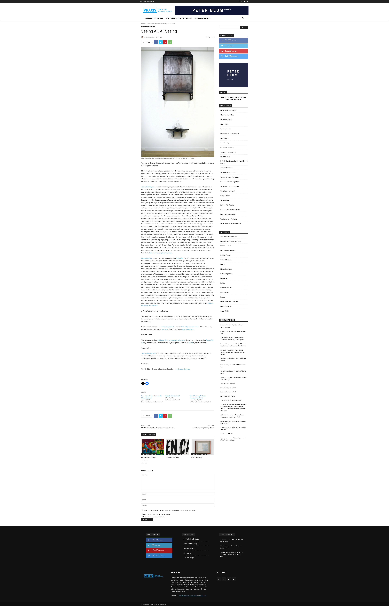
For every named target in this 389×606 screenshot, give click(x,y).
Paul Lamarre (224, 438)
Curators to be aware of (228, 250)
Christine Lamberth (226, 358)
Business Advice (225, 246)
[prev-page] (142, 462)
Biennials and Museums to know (230, 241)
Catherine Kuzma (225, 415)
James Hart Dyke (147, 187)
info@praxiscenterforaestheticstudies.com (193, 596)
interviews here (187, 329)
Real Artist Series (225, 306)
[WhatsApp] (170, 42)
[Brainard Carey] (142, 37)
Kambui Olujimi (146, 258)
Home (143, 24)
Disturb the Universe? (172, 396)
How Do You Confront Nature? (230, 210)
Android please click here (190, 327)
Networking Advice (226, 274)
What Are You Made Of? (228, 152)
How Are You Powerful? (228, 214)
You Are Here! (224, 200)
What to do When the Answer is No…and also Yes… (158, 428)
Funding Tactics (225, 255)
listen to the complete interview (160, 253)
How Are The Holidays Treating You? (232, 340)
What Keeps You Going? (228, 172)
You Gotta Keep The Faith (228, 219)
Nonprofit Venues (226, 288)
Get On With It (224, 138)
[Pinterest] (165, 42)
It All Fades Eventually (227, 147)
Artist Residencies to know (228, 236)
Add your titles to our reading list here (171, 340)
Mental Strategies (226, 269)
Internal (232, 383)
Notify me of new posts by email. (153, 517)
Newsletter (223, 278)
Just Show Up (224, 143)
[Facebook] (239, 1)
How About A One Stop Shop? (229, 182)
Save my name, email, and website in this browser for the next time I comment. (170, 510)
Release (230, 434)
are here (165, 329)
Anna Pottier (224, 421)
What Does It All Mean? (227, 191)
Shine (191, 343)
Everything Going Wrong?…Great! (203, 428)
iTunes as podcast (167, 327)
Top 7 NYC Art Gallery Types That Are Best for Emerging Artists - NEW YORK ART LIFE (233, 406)
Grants (222, 264)
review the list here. (183, 369)
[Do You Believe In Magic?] (152, 447)
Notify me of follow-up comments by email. (157, 514)
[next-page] (146, 462)
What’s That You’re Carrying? (229, 186)
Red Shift (179, 258)
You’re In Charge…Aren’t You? (229, 177)
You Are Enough (225, 129)
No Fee (222, 283)
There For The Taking (172, 457)
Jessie (222, 377)
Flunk (234, 388)
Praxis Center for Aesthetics (154, 24)
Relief (222, 434)
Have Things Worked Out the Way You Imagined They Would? (232, 352)
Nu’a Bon (223, 383)
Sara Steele (223, 396)
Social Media (224, 311)
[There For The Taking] (177, 447)
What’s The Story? (196, 457)
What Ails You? (225, 157)
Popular (222, 297)
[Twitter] (244, 1)
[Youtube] (247, 1)
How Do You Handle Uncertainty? (231, 337)
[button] (242, 18)
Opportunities (224, 292)
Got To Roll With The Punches (229, 133)
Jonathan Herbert (225, 350)
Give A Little (224, 124)
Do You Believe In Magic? (149, 457)
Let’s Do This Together (227, 205)
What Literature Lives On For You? (231, 224)
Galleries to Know (225, 260)
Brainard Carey (150, 37)
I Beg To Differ (225, 196)
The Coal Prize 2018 (148, 353)
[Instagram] (242, 1)
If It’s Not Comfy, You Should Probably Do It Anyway (233, 162)
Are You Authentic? (226, 168)
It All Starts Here (237, 400)
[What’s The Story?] (202, 447)
